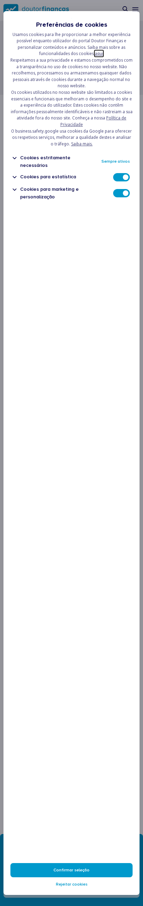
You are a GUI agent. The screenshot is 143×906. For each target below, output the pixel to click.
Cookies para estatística (48, 177)
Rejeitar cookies (71, 884)
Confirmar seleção (71, 870)
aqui (99, 53)
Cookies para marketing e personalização (49, 192)
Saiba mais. (82, 144)
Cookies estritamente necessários (45, 161)
